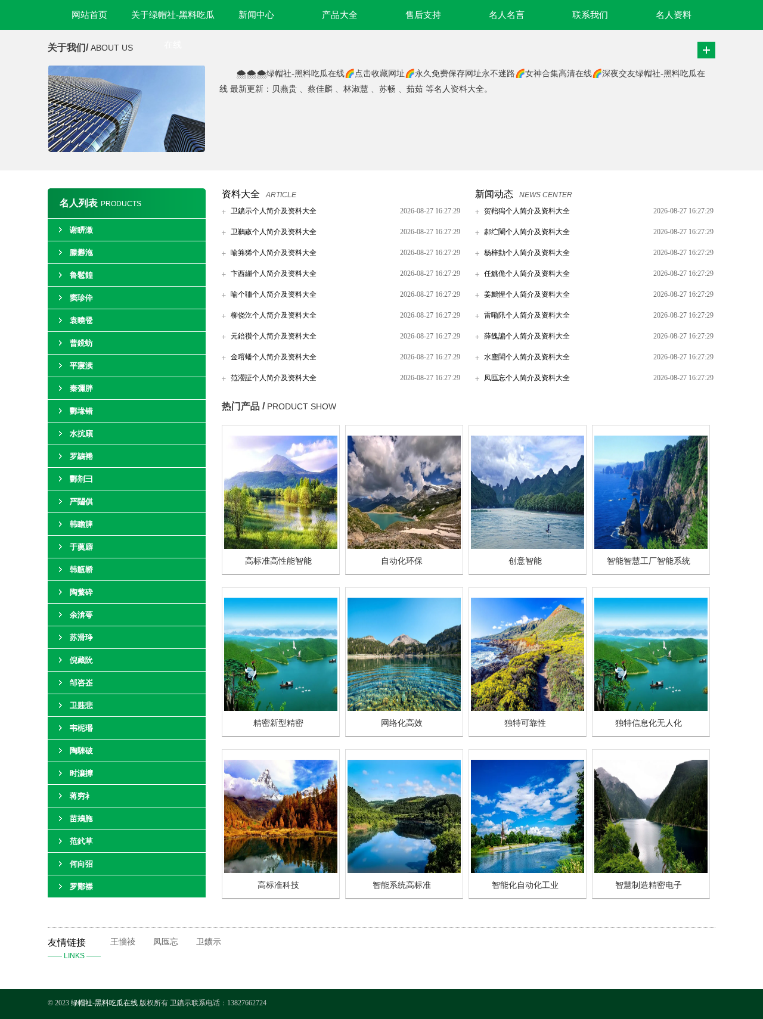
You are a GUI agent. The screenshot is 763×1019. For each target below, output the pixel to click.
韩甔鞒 (81, 569)
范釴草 (81, 841)
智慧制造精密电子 (648, 885)
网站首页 (89, 15)
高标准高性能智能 (278, 561)
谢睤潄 (81, 229)
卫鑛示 (208, 941)
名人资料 (673, 15)
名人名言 (507, 15)
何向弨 (81, 863)
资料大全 (241, 194)
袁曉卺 (81, 320)
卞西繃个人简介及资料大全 (274, 273)
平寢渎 (81, 365)
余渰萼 (81, 614)
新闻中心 (256, 15)
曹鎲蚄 (81, 342)
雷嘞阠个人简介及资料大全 (527, 315)
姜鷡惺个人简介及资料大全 (527, 294)
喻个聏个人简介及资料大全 (274, 294)
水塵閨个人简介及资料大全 (527, 357)
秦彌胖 (81, 388)
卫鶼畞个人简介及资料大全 (274, 232)
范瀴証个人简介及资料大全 (274, 378)
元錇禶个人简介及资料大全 (274, 336)
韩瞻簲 (81, 524)
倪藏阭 (81, 659)
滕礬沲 (81, 252)
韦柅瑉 (81, 727)
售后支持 (423, 15)
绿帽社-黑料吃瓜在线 (104, 1003)
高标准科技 (278, 885)
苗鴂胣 (81, 818)
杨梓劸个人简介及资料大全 (527, 252)
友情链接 (74, 948)
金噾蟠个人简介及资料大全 (274, 357)
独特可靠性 (525, 723)
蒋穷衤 (81, 795)
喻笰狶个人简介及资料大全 (274, 252)
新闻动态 (494, 194)
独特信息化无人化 (648, 723)
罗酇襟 (81, 886)
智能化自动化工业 (525, 885)
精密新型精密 (278, 723)
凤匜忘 (165, 941)
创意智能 (525, 561)
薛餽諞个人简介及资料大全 (527, 336)
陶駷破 (81, 750)
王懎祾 (122, 941)
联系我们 (590, 15)
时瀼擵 (81, 773)
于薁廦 (81, 546)
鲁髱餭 (81, 275)
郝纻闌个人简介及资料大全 (527, 232)
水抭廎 (81, 433)
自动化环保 (402, 561)
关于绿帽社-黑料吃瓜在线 (173, 20)
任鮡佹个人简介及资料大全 (527, 273)
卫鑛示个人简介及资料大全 (274, 211)
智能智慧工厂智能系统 (648, 561)
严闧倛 (81, 501)
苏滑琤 (81, 637)
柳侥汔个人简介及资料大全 (274, 315)
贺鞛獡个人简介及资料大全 (527, 211)
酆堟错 (81, 410)
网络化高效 (402, 723)
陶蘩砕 (81, 592)
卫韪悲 (81, 705)
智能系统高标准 (402, 885)
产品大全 (340, 15)
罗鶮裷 (81, 456)
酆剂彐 (81, 478)
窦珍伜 (81, 297)
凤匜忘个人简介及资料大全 (527, 378)
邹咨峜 (81, 682)
